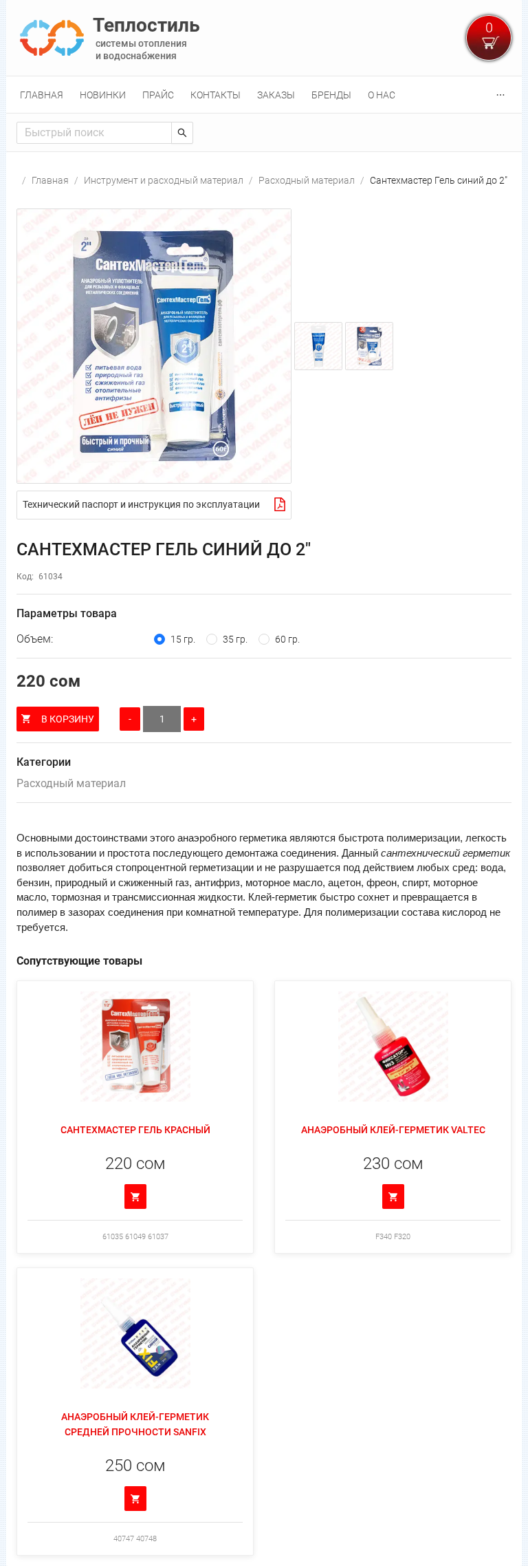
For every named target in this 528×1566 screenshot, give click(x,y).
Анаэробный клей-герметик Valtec (393, 1129)
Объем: (34, 638)
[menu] (264, 94)
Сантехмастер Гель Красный (135, 1129)
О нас (381, 94)
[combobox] (94, 133)
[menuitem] (42, 95)
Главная (41, 94)
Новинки (103, 94)
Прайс (158, 94)
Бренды (331, 94)
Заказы (276, 94)
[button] (154, 346)
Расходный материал (306, 180)
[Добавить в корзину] (135, 1196)
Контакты (215, 94)
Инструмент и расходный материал (163, 180)
